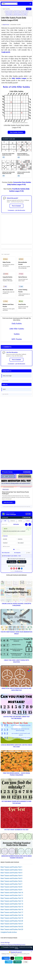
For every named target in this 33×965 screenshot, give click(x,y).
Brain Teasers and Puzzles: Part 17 (12, 912)
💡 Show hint (5, 535)
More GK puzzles (5, 552)
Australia (5, 539)
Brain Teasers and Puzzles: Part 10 (12, 892)
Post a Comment (16, 205)
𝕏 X (12, 958)
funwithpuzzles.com (18, 571)
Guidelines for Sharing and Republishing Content (13, 944)
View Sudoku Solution (16, 132)
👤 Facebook (6, 958)
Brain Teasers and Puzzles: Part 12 (12, 898)
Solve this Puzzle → (9, 502)
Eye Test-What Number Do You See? (16, 829)
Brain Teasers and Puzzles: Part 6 (11, 881)
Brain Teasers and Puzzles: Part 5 (11, 878)
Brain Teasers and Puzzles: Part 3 (11, 873)
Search (28, 8)
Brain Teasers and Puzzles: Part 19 (12, 918)
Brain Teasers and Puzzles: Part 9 (11, 890)
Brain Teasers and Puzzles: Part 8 (11, 887)
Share (29, 552)
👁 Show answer (6, 546)
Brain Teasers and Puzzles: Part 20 (12, 921)
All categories (17, 552)
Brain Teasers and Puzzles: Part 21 (12, 924)
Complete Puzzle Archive (9, 932)
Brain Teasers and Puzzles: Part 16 (12, 909)
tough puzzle (5, 52)
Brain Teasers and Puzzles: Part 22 (12, 926)
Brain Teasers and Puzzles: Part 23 (12, 929)
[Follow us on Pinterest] (11, 568)
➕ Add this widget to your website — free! (11, 555)
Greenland (5, 542)
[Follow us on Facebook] (22, 568)
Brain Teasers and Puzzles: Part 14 (12, 904)
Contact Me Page (5, 942)
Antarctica (20, 539)
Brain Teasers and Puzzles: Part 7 (11, 884)
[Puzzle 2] (15, 549)
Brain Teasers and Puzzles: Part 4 (11, 875)
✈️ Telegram (9, 961)
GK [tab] (5, 520)
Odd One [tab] (20, 520)
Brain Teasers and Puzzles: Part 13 (12, 901)
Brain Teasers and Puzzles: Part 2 (11, 870)
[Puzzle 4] (17, 549)
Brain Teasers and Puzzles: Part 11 (12, 895)
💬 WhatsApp (19, 958)
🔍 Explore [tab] (28, 520)
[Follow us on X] (19, 568)
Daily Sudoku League (19, 78)
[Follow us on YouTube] (14, 568)
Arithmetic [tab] (13, 520)
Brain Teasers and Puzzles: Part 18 (12, 915)
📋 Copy (25, 961)
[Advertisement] (16, 228)
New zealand (20, 542)
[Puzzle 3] (16, 549)
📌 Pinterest (27, 958)
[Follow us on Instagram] (16, 568)
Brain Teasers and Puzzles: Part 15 (12, 907)
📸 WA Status (17, 961)
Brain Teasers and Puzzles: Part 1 (11, 867)
